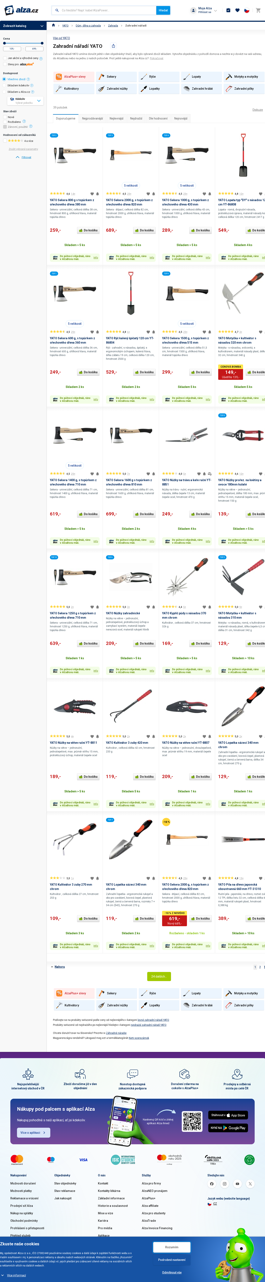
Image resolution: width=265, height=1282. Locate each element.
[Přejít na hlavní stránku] (21, 10)
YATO (65, 25)
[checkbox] (23, 58)
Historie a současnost (113, 1205)
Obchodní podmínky (24, 1220)
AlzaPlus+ (148, 1198)
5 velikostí (131, 185)
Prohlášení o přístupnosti (27, 1228)
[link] (23, 157)
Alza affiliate (150, 1205)
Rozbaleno (14, 122)
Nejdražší (136, 118)
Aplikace (104, 1235)
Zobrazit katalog (14, 26)
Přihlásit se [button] (204, 12)
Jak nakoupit (62, 1198)
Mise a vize (105, 1213)
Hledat (163, 10)
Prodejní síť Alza (21, 1205)
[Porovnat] (210, 474)
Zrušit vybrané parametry (23, 149)
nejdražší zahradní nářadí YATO (148, 1025)
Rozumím (171, 1247)
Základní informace (111, 1198)
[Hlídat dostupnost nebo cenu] (97, 194)
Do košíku (91, 230)
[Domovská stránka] (53, 25)
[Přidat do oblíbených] (92, 194)
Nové (11, 117)
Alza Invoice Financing (157, 1228)
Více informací (16, 1275)
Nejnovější (180, 118)
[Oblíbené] (237, 10)
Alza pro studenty (153, 1213)
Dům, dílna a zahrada (88, 25)
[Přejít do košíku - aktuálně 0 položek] (258, 10)
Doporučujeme (65, 118)
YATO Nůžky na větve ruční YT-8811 (73, 742)
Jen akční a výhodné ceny (23, 58)
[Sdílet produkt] (113, 45)
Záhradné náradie (116, 1033)
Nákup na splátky (21, 1213)
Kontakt (103, 1183)
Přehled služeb (20, 1235)
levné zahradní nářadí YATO (153, 1020)
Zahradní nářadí (136, 25)
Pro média (105, 1228)
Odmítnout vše (172, 1272)
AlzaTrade (149, 1220)
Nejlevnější (116, 118)
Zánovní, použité (18, 127)
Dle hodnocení (158, 118)
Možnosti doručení (23, 1183)
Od (4, 43)
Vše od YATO (61, 38)
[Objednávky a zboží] (228, 10)
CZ (215, 1203)
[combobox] (104, 10)
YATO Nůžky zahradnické (123, 613)
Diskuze (258, 109)
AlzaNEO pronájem (154, 1191)
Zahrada (113, 25)
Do (42, 43)
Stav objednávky (65, 1183)
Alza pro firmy (151, 1183)
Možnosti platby (21, 1191)
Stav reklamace (64, 1191)
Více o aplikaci (30, 1132)
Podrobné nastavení (172, 1259)
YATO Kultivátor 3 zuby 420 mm (127, 742)
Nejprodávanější (92, 118)
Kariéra (103, 1220)
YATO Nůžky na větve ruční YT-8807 (185, 742)
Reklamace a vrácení (24, 1198)
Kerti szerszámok (139, 1038)
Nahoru (60, 966)
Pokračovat (156, 58)
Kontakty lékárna (109, 1191)
